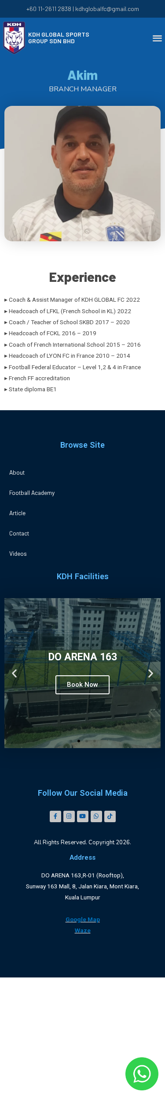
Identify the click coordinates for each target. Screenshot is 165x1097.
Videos (18, 553)
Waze (83, 930)
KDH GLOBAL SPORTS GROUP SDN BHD (58, 37)
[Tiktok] (110, 816)
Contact (19, 533)
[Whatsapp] (96, 816)
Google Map (83, 919)
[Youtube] (82, 816)
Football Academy (32, 492)
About (17, 472)
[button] (71, 741)
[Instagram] (69, 816)
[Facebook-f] (55, 816)
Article (17, 513)
